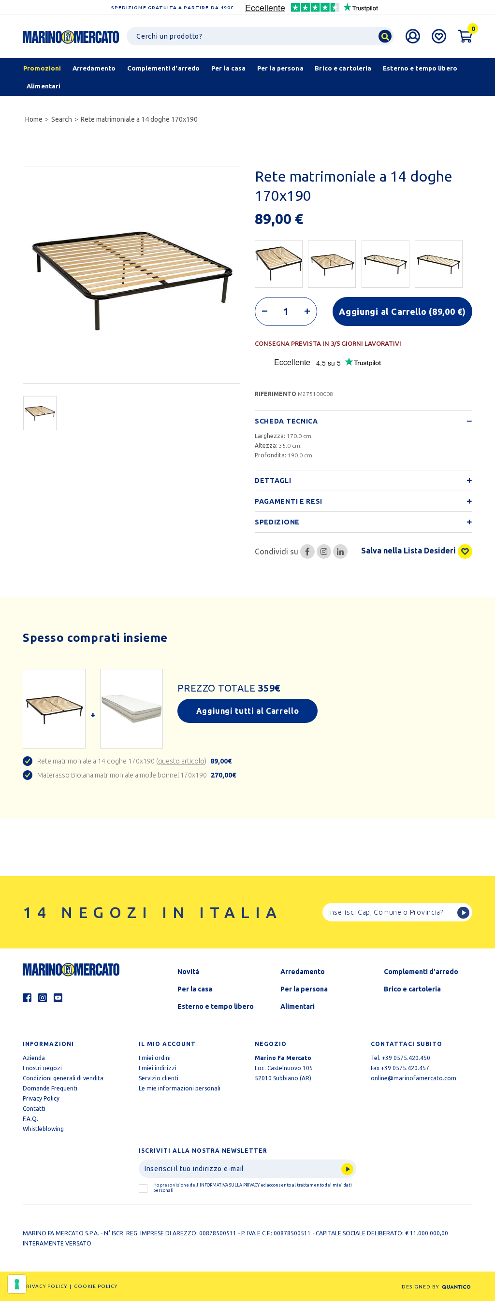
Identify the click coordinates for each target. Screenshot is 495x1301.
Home (34, 119)
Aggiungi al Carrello (402, 311)
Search (61, 119)
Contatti (34, 1108)
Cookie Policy (95, 1286)
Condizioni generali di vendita (63, 1078)
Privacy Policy (41, 1098)
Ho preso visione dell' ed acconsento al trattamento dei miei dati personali (252, 1188)
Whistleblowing (43, 1129)
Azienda (34, 1058)
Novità (188, 972)
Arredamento (302, 972)
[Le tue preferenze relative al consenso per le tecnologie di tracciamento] (17, 1284)
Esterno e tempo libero (215, 1006)
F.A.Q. (30, 1119)
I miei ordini (155, 1058)
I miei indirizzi (157, 1068)
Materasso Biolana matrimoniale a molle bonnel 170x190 (136, 775)
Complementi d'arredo (421, 972)
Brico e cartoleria (412, 989)
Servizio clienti (158, 1078)
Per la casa (194, 989)
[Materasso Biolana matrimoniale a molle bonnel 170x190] (131, 708)
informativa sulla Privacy (230, 1185)
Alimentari (297, 1006)
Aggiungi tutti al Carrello (247, 711)
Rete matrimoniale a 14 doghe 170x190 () (134, 761)
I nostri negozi (42, 1068)
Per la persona (304, 989)
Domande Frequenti (50, 1088)
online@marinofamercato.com (413, 1078)
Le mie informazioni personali (179, 1088)
